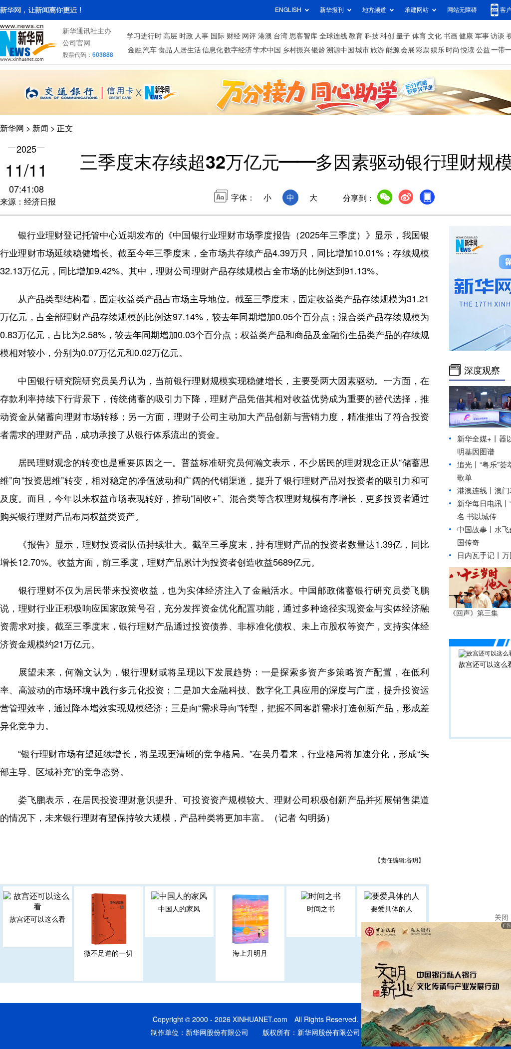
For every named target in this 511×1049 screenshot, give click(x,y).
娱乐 (438, 49)
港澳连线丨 (476, 490)
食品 (165, 49)
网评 (249, 35)
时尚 (453, 49)
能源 (393, 49)
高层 (170, 35)
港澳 (265, 35)
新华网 (12, 128)
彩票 (423, 49)
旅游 (377, 49)
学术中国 (267, 49)
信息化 (212, 49)
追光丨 (468, 464)
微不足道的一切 (108, 953)
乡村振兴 (296, 49)
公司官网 (76, 42)
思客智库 (303, 35)
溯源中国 (340, 49)
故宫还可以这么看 (37, 919)
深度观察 (482, 370)
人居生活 (187, 49)
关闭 (502, 917)
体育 (419, 35)
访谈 (498, 35)
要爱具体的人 (392, 908)
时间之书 (321, 908)
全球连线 (333, 35)
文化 (435, 35)
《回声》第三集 (473, 613)
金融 (135, 49)
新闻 (40, 128)
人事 (202, 35)
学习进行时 (144, 35)
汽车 (150, 49)
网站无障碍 (462, 9)
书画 (451, 35)
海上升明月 (250, 953)
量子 (403, 35)
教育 (356, 35)
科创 (387, 35)
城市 (362, 49)
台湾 (280, 35)
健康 (466, 35)
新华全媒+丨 (478, 438)
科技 (372, 35)
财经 (234, 35)
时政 (186, 35)
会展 (408, 49)
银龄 (318, 49)
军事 (482, 35)
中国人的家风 (179, 908)
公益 (483, 49)
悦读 (468, 49)
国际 (218, 35)
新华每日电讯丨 (483, 503)
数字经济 (238, 49)
